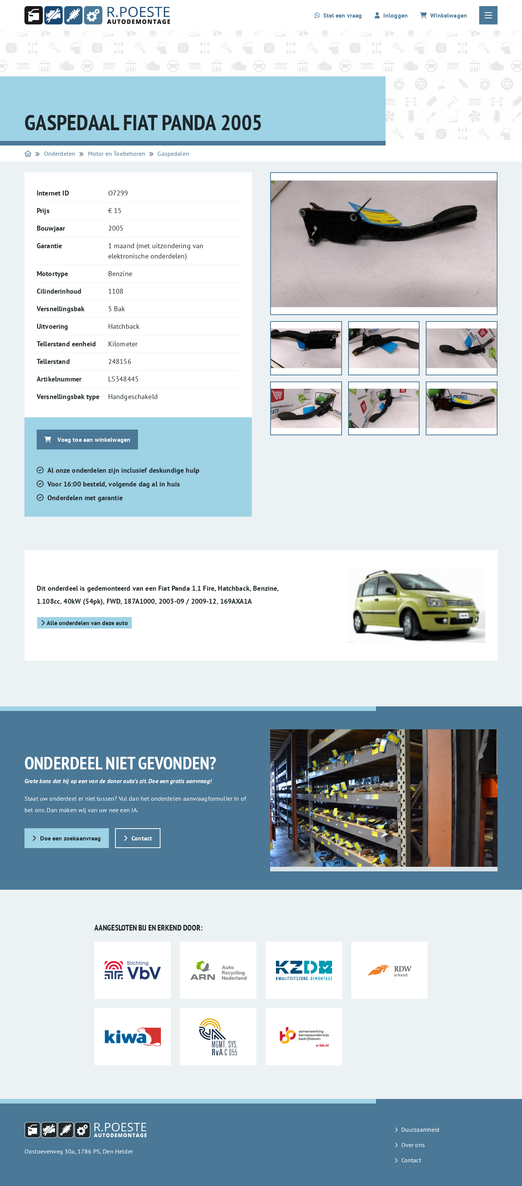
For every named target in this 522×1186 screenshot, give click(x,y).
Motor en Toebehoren (116, 153)
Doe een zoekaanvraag (70, 838)
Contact (141, 838)
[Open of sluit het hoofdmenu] (488, 15)
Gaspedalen (173, 153)
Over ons (413, 1145)
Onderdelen (60, 153)
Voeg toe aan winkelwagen (93, 439)
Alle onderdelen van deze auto (87, 623)
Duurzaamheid (420, 1129)
